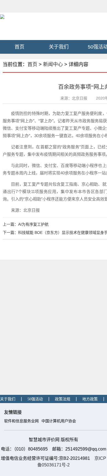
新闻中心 (53, 64)
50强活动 (35, 399)
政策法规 (62, 399)
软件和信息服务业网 (21, 421)
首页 (19, 47)
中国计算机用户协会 (58, 421)
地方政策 (90, 399)
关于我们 (59, 47)
